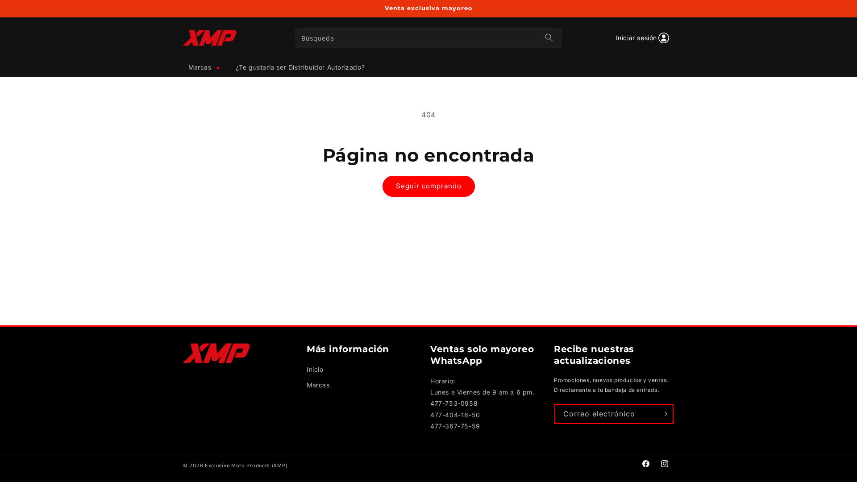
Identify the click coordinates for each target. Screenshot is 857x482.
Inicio (315, 369)
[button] (203, 67)
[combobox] (429, 38)
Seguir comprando (429, 186)
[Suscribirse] (664, 413)
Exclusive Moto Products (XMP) (246, 465)
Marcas (318, 385)
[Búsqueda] (549, 37)
